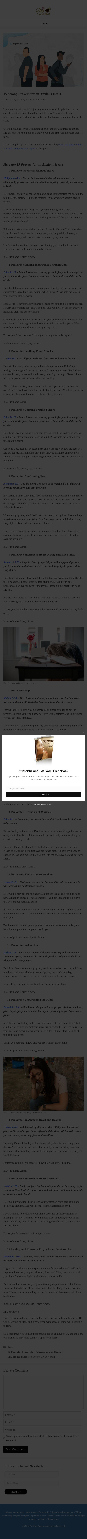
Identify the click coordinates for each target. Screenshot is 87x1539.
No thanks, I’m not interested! (43, 804)
